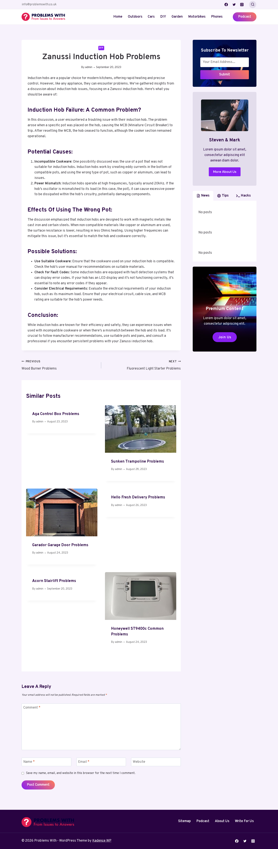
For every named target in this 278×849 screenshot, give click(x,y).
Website (139, 762)
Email (83, 762)
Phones (217, 17)
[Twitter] (234, 4)
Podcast (244, 17)
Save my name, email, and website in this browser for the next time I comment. (80, 773)
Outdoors (135, 17)
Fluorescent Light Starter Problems (154, 365)
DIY (163, 17)
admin (88, 67)
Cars (151, 17)
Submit (224, 74)
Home (117, 17)
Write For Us (244, 821)
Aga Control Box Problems (55, 414)
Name (29, 762)
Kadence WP (101, 841)
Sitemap (184, 821)
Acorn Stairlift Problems (54, 581)
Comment (31, 708)
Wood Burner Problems (39, 365)
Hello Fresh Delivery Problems (138, 497)
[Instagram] (241, 4)
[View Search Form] (252, 4)
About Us (222, 821)
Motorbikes (197, 17)
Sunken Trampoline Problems (137, 461)
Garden (177, 17)
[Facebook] (226, 4)
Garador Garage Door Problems (60, 545)
